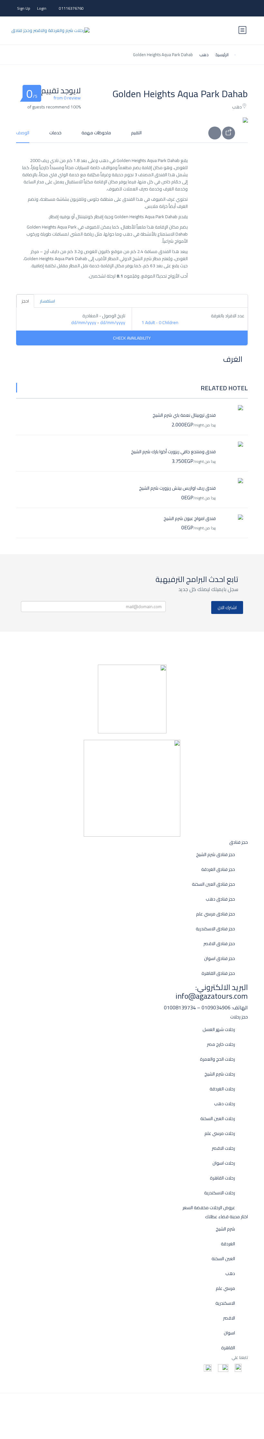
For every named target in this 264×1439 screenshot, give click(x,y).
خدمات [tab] (55, 132)
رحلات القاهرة (222, 1178)
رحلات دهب (224, 1103)
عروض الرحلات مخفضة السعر (209, 1207)
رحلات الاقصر (223, 1148)
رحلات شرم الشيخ (219, 1074)
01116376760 (71, 8)
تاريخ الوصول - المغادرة (103, 315)
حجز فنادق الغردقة (218, 869)
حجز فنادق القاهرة (218, 973)
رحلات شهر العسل (219, 1029)
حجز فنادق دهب (220, 899)
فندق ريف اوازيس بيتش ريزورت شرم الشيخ (177, 488)
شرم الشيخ (225, 1229)
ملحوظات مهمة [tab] (96, 132)
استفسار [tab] (47, 301)
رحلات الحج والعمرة (217, 1059)
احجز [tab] (25, 301)
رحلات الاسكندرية (219, 1192)
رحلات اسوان (223, 1163)
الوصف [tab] (22, 132)
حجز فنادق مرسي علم (215, 914)
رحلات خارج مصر (221, 1044)
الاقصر (229, 1318)
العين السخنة (223, 1258)
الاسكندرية (225, 1303)
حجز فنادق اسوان (219, 958)
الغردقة (228, 1243)
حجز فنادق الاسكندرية (215, 928)
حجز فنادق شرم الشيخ (215, 854)
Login (41, 8)
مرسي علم (225, 1288)
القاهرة (228, 1347)
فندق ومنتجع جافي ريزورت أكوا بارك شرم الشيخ (173, 451)
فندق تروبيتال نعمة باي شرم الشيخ (184, 415)
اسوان (229, 1333)
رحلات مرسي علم (219, 1133)
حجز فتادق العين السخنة (213, 884)
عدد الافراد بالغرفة (227, 315)
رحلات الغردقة (222, 1089)
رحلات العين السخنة (217, 1118)
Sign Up (23, 8)
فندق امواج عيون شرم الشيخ (190, 518)
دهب (204, 54)
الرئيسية (222, 54)
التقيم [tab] (136, 132)
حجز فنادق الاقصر (219, 943)
